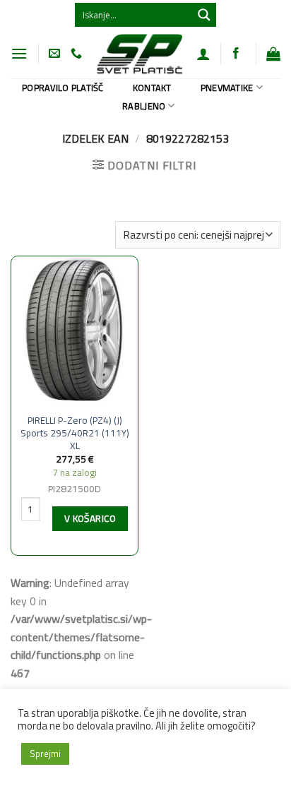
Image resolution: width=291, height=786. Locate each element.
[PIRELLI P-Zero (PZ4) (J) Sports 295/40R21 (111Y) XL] (74, 332)
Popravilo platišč (62, 88)
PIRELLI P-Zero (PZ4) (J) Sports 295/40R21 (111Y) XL (74, 433)
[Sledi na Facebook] (236, 53)
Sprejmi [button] (45, 753)
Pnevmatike (227, 88)
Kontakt (152, 88)
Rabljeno (143, 106)
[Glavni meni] (19, 53)
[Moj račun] (203, 53)
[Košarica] (273, 53)
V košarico (90, 518)
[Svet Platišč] (139, 53)
